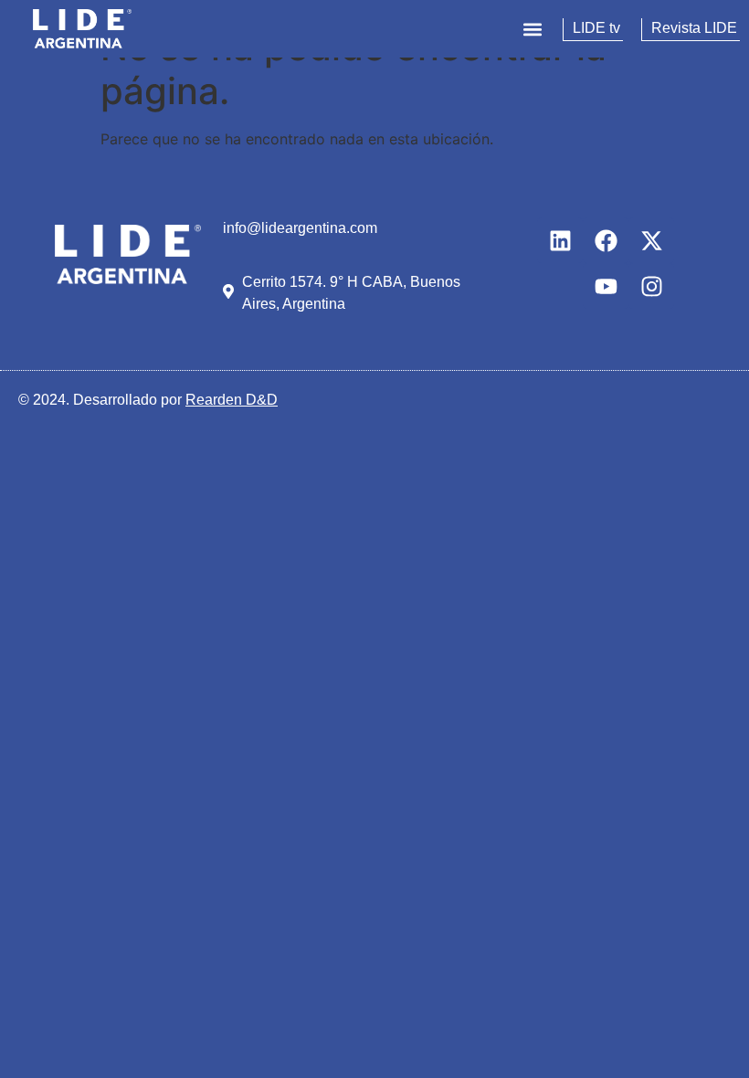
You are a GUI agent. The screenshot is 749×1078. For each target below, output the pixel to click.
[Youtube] (605, 286)
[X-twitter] (651, 240)
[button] (532, 29)
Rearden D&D (231, 399)
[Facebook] (605, 240)
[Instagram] (651, 286)
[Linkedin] (560, 240)
